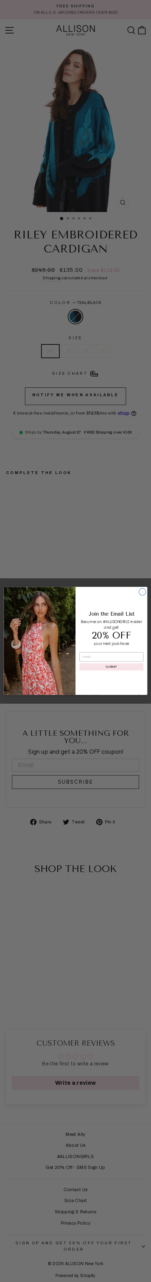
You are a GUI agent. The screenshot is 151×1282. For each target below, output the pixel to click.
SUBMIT (111, 667)
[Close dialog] (142, 592)
